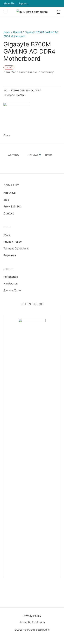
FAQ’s (6, 234)
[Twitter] (24, 588)
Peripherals (10, 276)
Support (23, 3)
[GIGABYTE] (16, 115)
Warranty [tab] (13, 154)
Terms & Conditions (16, 248)
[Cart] (58, 12)
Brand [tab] (49, 154)
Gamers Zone (12, 290)
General (17, 32)
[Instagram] (32, 588)
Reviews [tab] (34, 154)
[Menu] (5, 12)
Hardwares (10, 283)
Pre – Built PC (12, 206)
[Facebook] (14, 135)
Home (6, 32)
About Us (8, 3)
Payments (9, 255)
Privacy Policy (12, 241)
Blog (6, 199)
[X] (21, 135)
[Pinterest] (27, 135)
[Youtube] (48, 588)
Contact (8, 213)
